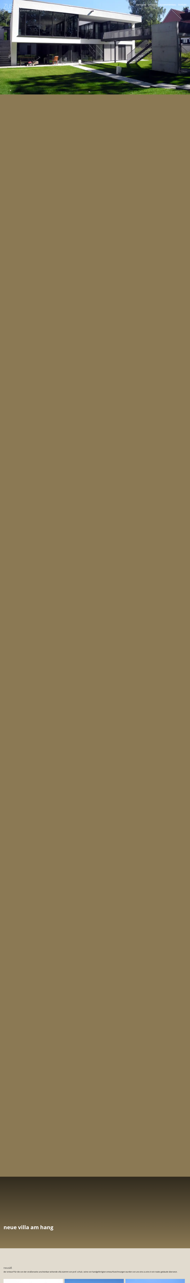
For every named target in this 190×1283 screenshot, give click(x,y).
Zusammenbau (168, 5)
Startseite (141, 5)
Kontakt (182, 5)
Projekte (152, 5)
